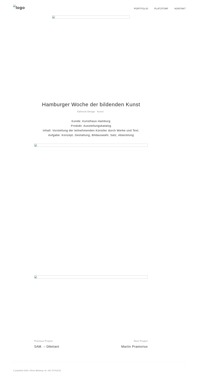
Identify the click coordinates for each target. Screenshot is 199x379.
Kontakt (180, 8)
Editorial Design (86, 111)
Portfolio (141, 8)
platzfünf (161, 8)
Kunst (100, 111)
